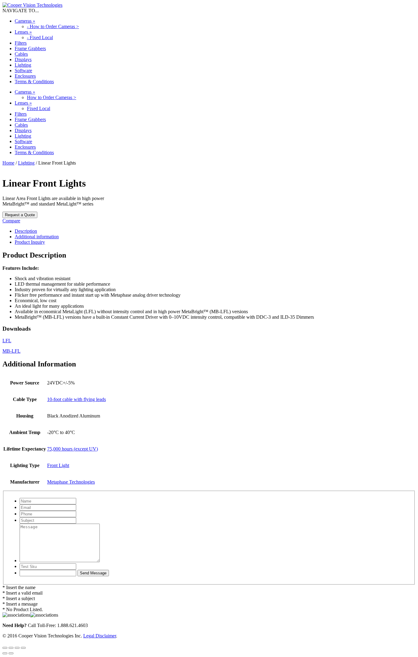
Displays (23, 59)
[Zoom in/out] (4, 648)
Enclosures (25, 76)
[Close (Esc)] (23, 648)
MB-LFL (11, 351)
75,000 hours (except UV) (72, 448)
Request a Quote (20, 215)
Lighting (23, 65)
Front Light (58, 465)
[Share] (17, 648)
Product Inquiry (30, 242)
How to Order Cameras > (51, 97)
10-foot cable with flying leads (76, 399)
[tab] (215, 231)
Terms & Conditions (34, 81)
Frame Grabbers (30, 48)
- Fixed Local (40, 37)
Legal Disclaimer (99, 635)
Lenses (23, 32)
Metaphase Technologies (71, 481)
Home (8, 162)
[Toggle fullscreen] (11, 648)
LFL (6, 340)
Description (26, 231)
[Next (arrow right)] (11, 653)
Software (23, 70)
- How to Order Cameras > (53, 26)
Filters (21, 43)
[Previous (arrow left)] (4, 653)
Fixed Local (38, 108)
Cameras (25, 21)
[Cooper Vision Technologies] (32, 5)
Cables (21, 54)
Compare (11, 220)
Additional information (37, 236)
